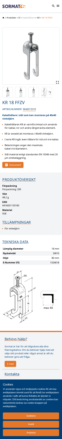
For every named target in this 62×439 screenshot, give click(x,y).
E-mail (10, 363)
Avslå (31, 424)
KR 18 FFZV (47, 17)
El (19, 17)
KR (38, 17)
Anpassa (31, 432)
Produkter (11, 17)
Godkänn (31, 416)
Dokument (15, 165)
